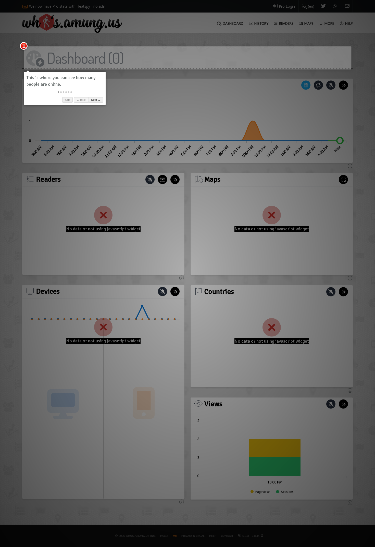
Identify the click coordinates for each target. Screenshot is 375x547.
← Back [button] (81, 99)
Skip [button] (67, 99)
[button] (58, 92)
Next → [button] (96, 99)
